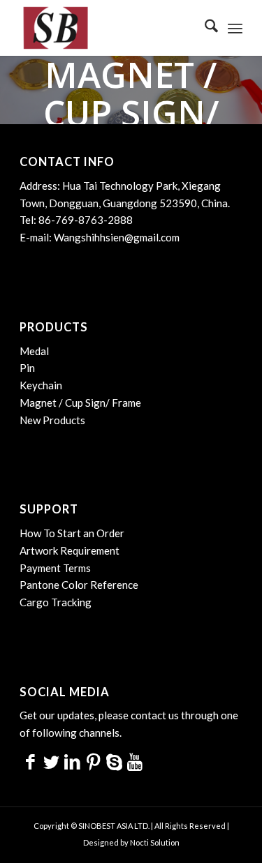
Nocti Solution (155, 842)
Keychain (41, 385)
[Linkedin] (71, 761)
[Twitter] (51, 761)
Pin (27, 367)
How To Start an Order (72, 533)
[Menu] (235, 28)
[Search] (204, 28)
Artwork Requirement (69, 550)
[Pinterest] (92, 761)
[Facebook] (30, 761)
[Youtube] (134, 761)
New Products (52, 420)
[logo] (109, 28)
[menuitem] (204, 28)
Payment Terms (55, 568)
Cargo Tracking (56, 602)
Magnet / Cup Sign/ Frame (80, 402)
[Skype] (113, 761)
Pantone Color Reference (79, 584)
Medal (34, 351)
